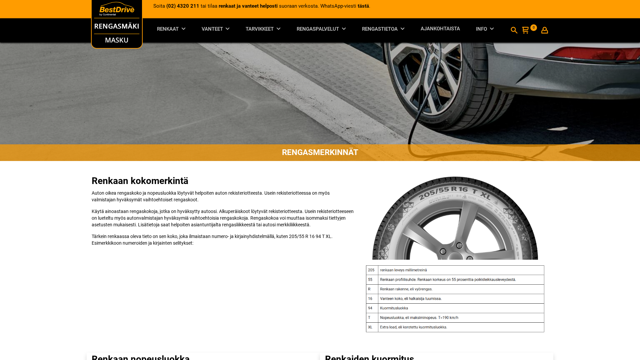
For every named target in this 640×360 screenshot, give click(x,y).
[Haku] (514, 31)
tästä (363, 6)
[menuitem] (440, 30)
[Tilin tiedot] (544, 31)
